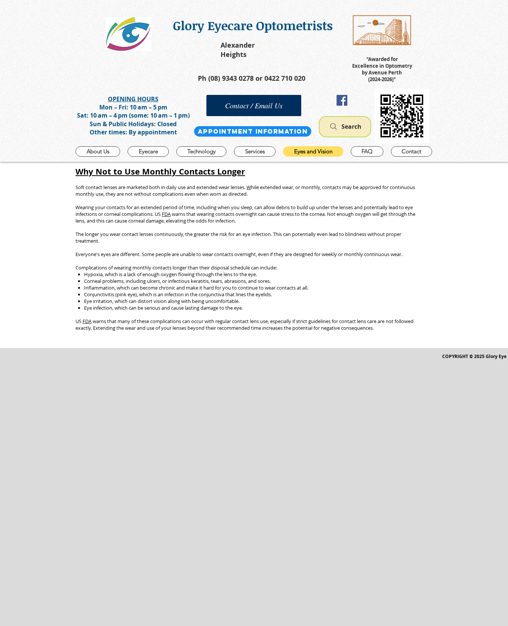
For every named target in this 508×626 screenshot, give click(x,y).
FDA (166, 214)
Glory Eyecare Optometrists (253, 25)
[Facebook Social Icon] (342, 100)
